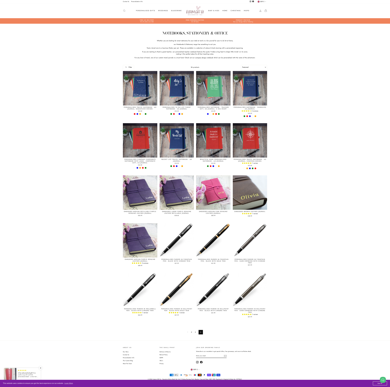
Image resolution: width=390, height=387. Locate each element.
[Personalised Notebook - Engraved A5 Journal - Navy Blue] (250, 116)
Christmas (236, 11)
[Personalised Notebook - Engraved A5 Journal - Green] (244, 116)
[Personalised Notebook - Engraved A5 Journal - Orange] (255, 116)
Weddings (163, 11)
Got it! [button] (380, 383)
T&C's (161, 361)
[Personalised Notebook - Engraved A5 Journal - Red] (247, 116)
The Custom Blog (128, 361)
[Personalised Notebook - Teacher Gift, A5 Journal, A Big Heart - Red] (216, 114)
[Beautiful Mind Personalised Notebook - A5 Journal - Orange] (219, 166)
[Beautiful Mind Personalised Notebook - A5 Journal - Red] (211, 166)
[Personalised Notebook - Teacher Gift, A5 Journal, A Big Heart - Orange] (213, 114)
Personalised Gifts (145, 11)
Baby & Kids (213, 11)
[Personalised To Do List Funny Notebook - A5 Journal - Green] (171, 114)
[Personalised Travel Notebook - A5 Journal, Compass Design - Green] (253, 168)
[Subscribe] (225, 356)
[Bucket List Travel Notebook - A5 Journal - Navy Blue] (177, 166)
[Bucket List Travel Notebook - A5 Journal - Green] (171, 166)
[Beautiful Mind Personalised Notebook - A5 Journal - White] (216, 166)
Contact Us (126, 1)
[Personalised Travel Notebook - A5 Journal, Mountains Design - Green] (146, 114)
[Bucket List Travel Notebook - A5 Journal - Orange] (182, 166)
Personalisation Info (137, 1)
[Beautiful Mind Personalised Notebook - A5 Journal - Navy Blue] (213, 166)
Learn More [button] (68, 383)
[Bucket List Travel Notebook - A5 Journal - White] (179, 166)
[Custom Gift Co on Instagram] (197, 362)
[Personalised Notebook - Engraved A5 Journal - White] (253, 116)
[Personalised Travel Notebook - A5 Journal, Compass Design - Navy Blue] (250, 168)
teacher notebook (191, 52)
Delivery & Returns (165, 352)
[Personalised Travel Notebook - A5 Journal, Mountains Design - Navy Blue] (137, 114)
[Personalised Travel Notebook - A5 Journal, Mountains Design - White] (143, 114)
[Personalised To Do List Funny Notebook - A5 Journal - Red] (174, 114)
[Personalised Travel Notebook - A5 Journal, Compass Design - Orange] (247, 168)
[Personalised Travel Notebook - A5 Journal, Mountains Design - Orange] (140, 114)
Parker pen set (174, 48)
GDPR (161, 358)
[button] (247, 111)
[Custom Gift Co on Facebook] (201, 362)
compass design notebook (204, 58)
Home (225, 11)
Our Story (125, 352)
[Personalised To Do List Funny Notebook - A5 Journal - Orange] (182, 114)
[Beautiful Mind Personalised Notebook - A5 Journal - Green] (208, 166)
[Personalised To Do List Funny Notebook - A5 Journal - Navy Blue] (179, 114)
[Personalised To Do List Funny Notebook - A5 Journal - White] (177, 114)
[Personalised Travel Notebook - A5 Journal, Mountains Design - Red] (135, 114)
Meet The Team (127, 364)
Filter (130, 67)
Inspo (246, 11)
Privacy (162, 364)
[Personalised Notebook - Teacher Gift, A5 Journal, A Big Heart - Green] (219, 114)
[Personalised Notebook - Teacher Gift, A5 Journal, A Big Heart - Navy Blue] (208, 114)
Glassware (176, 11)
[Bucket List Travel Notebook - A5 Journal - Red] (174, 166)
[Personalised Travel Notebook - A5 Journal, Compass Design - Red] (255, 168)
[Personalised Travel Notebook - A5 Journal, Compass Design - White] (244, 168)
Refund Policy (164, 355)
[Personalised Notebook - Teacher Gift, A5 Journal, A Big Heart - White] (211, 114)
